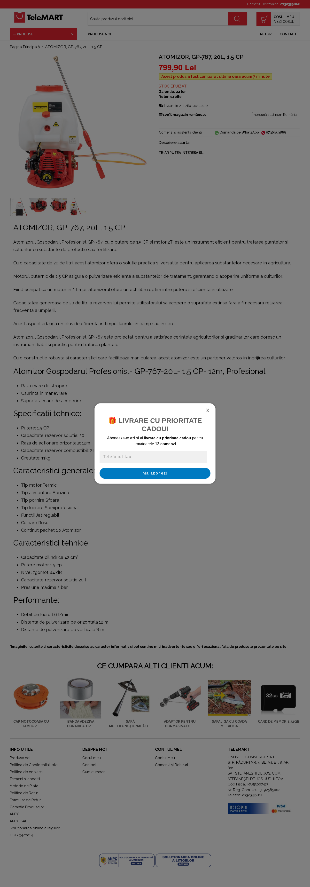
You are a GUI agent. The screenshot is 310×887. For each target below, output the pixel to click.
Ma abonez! (155, 473)
